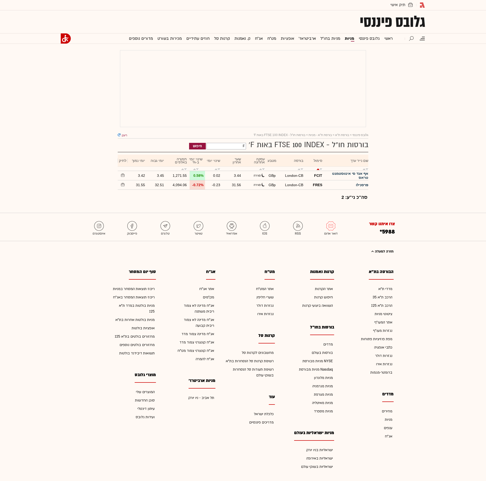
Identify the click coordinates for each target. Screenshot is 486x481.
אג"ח (388, 436)
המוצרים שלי (145, 392)
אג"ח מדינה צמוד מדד (197, 334)
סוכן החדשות (145, 400)
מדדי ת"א (385, 288)
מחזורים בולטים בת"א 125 (135, 336)
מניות (388, 419)
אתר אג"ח (206, 288)
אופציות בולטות (143, 328)
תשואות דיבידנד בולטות (137, 353)
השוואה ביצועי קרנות (317, 305)
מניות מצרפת (323, 394)
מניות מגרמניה (322, 386)
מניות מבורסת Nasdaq (316, 369)
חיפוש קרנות (323, 297)
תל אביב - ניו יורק (201, 397)
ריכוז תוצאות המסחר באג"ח (134, 297)
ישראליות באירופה (319, 458)
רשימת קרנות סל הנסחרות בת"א (250, 361)
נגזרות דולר (383, 355)
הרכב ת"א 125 (381, 305)
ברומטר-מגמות (381, 372)
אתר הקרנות (324, 288)
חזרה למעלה (384, 251)
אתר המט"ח (265, 288)
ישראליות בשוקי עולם (317, 466)
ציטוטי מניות (383, 314)
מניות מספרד (323, 411)
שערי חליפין (265, 297)
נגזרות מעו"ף (382, 330)
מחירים (387, 411)
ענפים (388, 428)
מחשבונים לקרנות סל (258, 352)
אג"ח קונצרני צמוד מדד (196, 342)
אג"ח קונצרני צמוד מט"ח (195, 350)
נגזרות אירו (384, 364)
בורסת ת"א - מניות (320, 135)
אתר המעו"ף (383, 322)
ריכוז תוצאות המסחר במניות (134, 288)
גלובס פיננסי (392, 22)
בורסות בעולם (322, 352)
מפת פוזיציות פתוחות (376, 339)
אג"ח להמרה (205, 359)
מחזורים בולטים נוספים (137, 344)
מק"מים (208, 297)
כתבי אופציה (383, 347)
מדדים (328, 344)
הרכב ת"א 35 (382, 297)
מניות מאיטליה (322, 402)
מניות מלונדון (323, 377)
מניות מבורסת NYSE (317, 361)
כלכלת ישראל (264, 414)
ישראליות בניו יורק (319, 450)
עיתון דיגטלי (146, 408)
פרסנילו (362, 185)
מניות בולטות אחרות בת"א (135, 319)
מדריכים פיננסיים (261, 422)
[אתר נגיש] (66, 38)
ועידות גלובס (145, 417)
